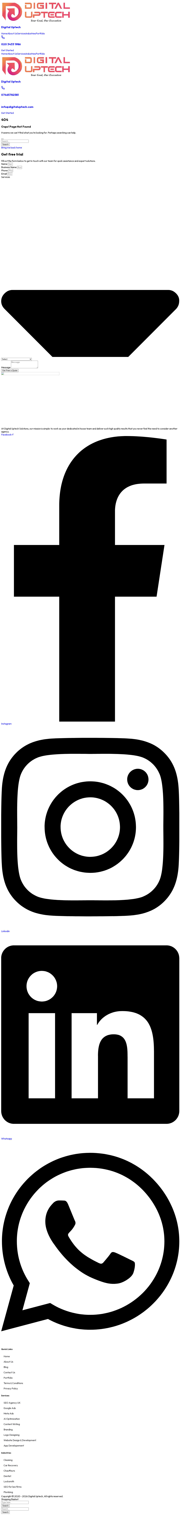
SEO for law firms (13, 1486)
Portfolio (40, 33)
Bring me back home (11, 147)
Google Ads (10, 1408)
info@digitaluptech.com (17, 107)
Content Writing (12, 1424)
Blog (6, 1367)
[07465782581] (3, 88)
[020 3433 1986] (3, 38)
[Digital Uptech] (90, 11)
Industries (31, 33)
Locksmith (9, 1481)
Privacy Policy (11, 1388)
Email (4, 173)
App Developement (14, 1445)
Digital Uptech (11, 27)
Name (4, 163)
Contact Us (9, 1372)
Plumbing (8, 1492)
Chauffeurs (9, 1470)
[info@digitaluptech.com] (2, 100)
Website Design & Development (20, 1440)
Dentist (7, 1476)
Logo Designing (11, 1434)
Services (21, 33)
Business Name (9, 167)
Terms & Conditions (13, 1383)
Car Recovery (11, 1465)
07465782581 (10, 95)
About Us (12, 33)
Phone (4, 170)
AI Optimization (12, 1418)
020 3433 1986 (11, 44)
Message (6, 367)
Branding (8, 1429)
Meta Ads (9, 1413)
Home (4, 33)
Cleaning (8, 1459)
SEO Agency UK (12, 1402)
